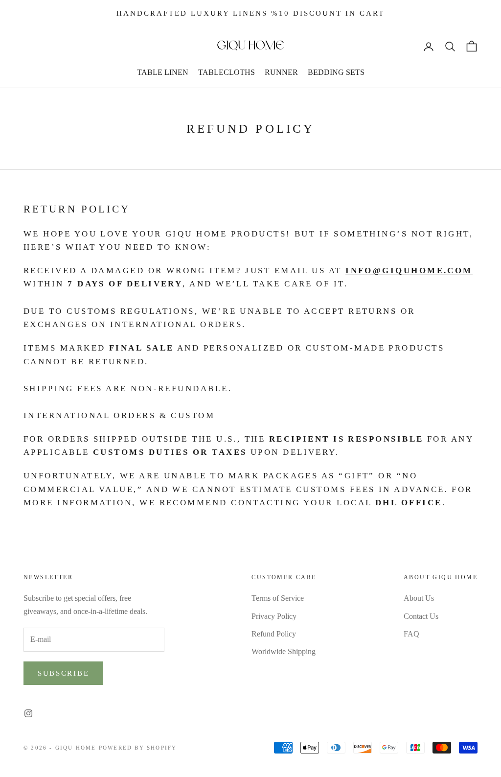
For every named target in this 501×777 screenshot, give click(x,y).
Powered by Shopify (138, 748)
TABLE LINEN (162, 72)
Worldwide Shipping (283, 651)
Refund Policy (273, 634)
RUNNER (281, 72)
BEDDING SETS (336, 72)
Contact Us (421, 616)
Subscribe (63, 673)
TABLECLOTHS (226, 72)
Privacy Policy (273, 616)
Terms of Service (277, 598)
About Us (419, 598)
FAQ (411, 634)
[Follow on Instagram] (28, 713)
